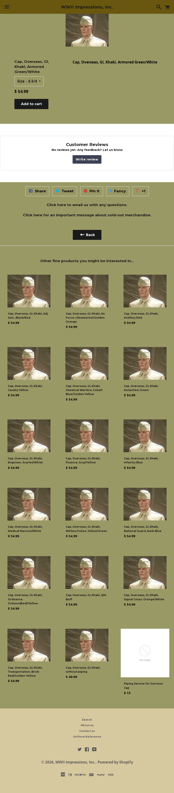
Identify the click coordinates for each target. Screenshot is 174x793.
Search (87, 719)
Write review (87, 159)
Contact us (87, 731)
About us (87, 725)
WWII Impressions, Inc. (87, 7)
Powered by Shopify (115, 762)
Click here (56, 205)
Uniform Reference (87, 736)
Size (20, 81)
